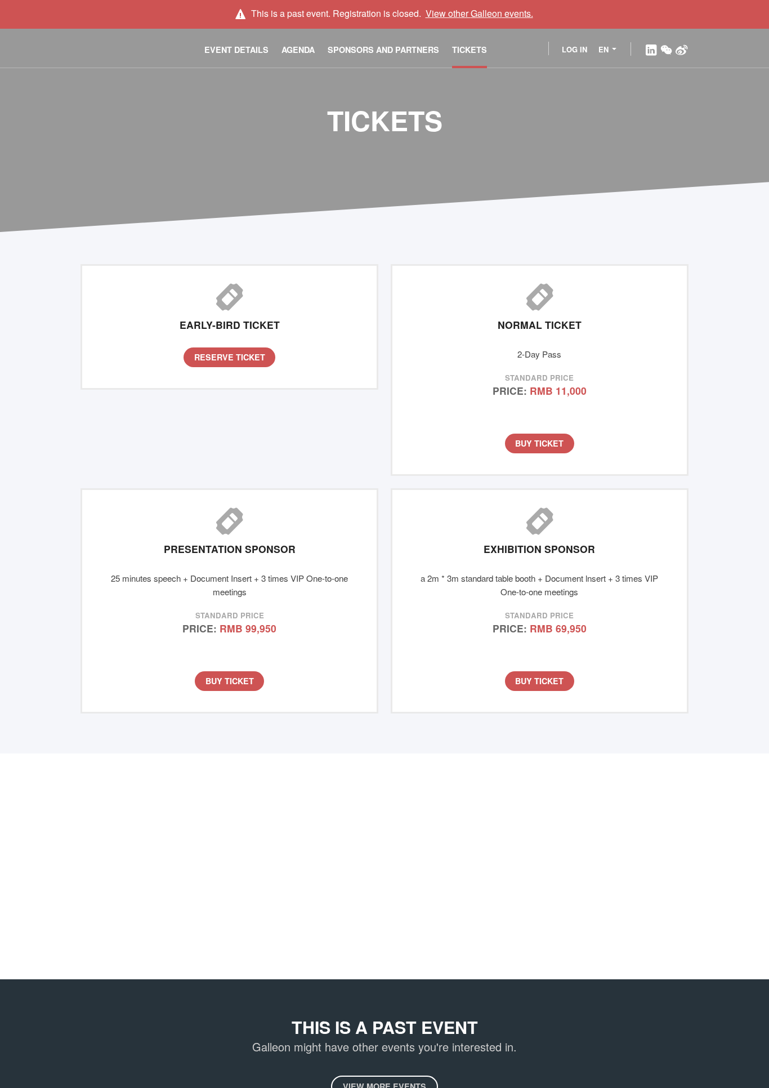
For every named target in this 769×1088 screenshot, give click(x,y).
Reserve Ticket (229, 357)
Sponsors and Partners (383, 49)
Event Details (236, 49)
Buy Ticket (539, 443)
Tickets (469, 49)
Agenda (298, 49)
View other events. (479, 13)
